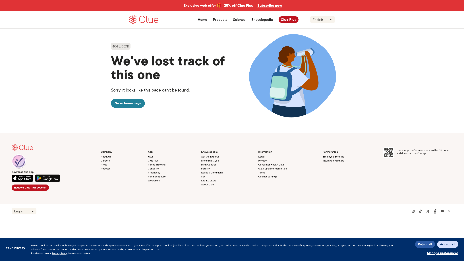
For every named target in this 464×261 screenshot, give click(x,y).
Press (104, 164)
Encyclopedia (262, 19)
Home (202, 19)
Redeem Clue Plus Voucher (30, 187)
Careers (105, 160)
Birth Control (208, 164)
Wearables (154, 180)
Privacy (262, 160)
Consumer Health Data (271, 164)
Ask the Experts (210, 156)
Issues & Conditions (212, 172)
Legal (261, 156)
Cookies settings (267, 176)
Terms (261, 172)
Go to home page (128, 103)
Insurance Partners (333, 160)
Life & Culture (208, 180)
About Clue (207, 184)
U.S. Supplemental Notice (272, 168)
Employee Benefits (333, 156)
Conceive (153, 168)
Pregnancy (154, 172)
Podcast (105, 168)
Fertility (205, 168)
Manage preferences (442, 253)
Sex (203, 176)
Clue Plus (288, 19)
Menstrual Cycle (210, 160)
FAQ (150, 156)
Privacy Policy (59, 253)
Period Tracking (156, 164)
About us (106, 156)
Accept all (447, 244)
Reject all (425, 244)
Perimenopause (157, 176)
